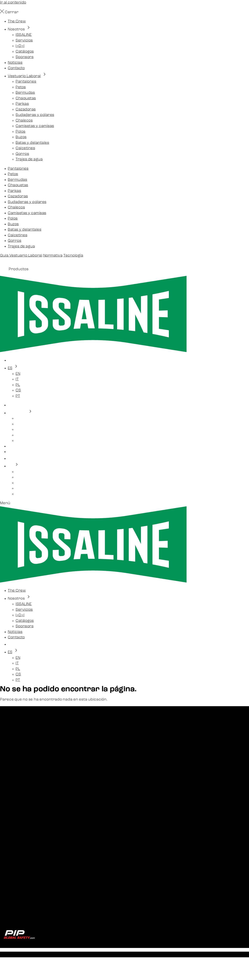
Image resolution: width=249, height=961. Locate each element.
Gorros (22, 154)
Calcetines (25, 148)
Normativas (18, 879)
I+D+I (20, 46)
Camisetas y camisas (35, 126)
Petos (21, 87)
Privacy (15, 910)
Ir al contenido (13, 2)
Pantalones (26, 82)
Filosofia (15, 890)
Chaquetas (26, 98)
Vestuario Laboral (24, 76)
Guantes (15, 805)
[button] (124, 503)
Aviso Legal (66, 954)
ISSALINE (24, 35)
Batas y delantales (32, 143)
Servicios (24, 40)
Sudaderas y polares (35, 115)
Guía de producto (24, 868)
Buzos (21, 137)
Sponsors (24, 57)
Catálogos (25, 52)
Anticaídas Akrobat (25, 816)
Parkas (22, 104)
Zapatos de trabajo (25, 799)
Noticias (15, 63)
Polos (20, 132)
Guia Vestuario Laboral (21, 256)
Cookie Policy (20, 916)
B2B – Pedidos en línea (28, 836)
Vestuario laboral (24, 794)
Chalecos (24, 121)
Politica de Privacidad (99, 954)
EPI (10, 810)
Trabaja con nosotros (27, 847)
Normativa (53, 256)
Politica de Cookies (138, 954)
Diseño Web (169, 954)
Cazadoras (26, 109)
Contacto (16, 68)
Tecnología (73, 256)
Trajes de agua (29, 159)
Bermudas (25, 93)
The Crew (17, 21)
